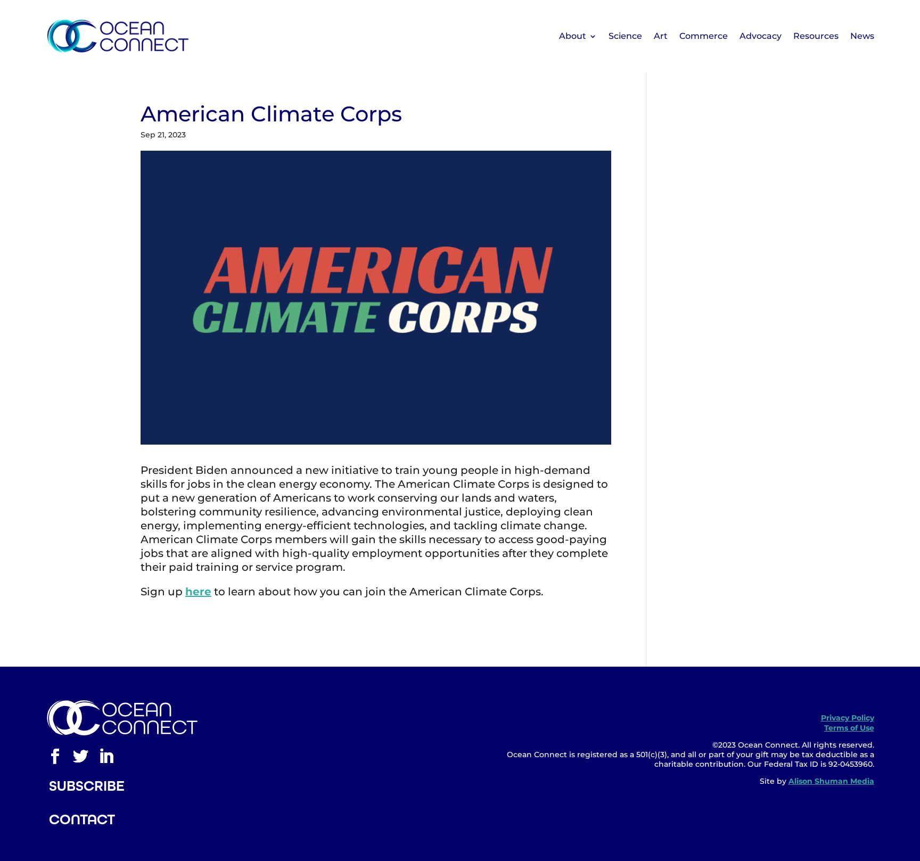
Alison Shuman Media (831, 781)
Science (625, 36)
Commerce (703, 36)
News (862, 36)
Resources (816, 36)
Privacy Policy (847, 718)
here (198, 591)
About (572, 36)
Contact (82, 819)
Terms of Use (849, 728)
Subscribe (87, 785)
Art (661, 36)
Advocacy (761, 36)
